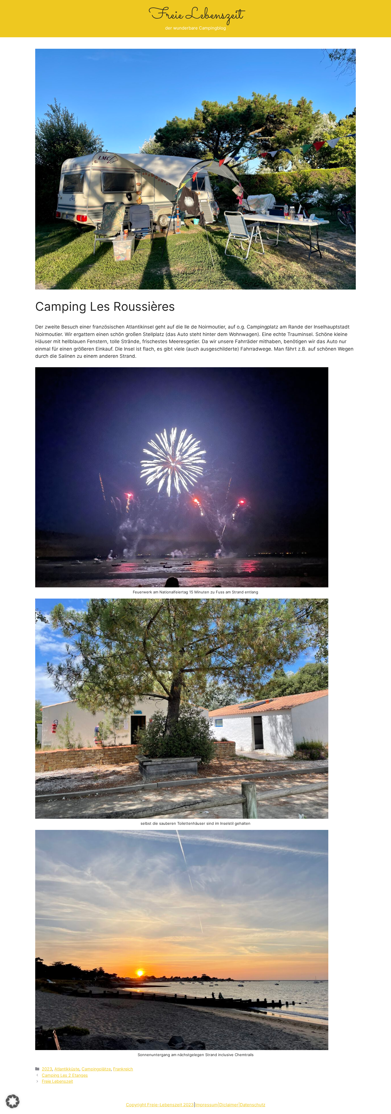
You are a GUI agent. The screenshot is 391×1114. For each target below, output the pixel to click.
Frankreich (123, 1068)
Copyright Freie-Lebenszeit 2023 (160, 1104)
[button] (12, 1101)
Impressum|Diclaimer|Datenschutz (230, 1104)
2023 (47, 1068)
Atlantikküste (66, 1068)
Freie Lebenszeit (195, 15)
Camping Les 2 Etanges (65, 1075)
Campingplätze (96, 1068)
